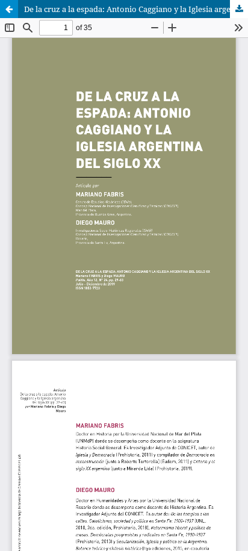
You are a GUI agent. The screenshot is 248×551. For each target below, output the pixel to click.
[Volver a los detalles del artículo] (9, 9)
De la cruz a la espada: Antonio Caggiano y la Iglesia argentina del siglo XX (136, 9)
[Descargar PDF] (239, 9)
